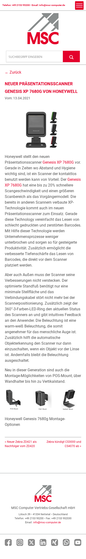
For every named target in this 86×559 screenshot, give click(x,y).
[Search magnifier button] (71, 56)
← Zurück (13, 72)
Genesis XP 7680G (58, 162)
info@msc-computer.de (52, 5)
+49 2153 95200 (21, 5)
